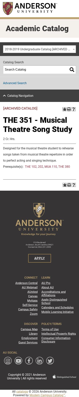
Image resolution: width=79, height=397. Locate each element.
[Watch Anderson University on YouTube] (18, 360)
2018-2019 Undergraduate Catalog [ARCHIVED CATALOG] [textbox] (40, 49)
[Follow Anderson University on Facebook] (29, 360)
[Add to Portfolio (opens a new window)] (64, 109)
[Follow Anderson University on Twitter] (50, 360)
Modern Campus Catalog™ (47, 395)
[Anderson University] (30, 8)
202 (40, 166)
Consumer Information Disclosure (55, 339)
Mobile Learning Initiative (57, 312)
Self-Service (30, 305)
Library (33, 333)
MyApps (32, 300)
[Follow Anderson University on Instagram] (8, 360)
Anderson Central (26, 283)
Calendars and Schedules (57, 307)
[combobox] (39, 49)
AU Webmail (30, 287)
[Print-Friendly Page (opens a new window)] (69, 109)
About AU (47, 287)
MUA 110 (50, 166)
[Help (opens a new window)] (74, 109)
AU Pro (45, 283)
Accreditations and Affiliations (53, 293)
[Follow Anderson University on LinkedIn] (39, 360)
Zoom (34, 314)
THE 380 (64, 166)
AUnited (32, 292)
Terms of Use (50, 329)
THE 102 (31, 166)
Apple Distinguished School (54, 301)
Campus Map (29, 329)
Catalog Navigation (20, 96)
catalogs (22, 391)
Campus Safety (28, 309)
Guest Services (28, 342)
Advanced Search (15, 83)
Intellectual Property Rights (58, 333)
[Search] (72, 69)
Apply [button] (39, 258)
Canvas (33, 296)
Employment (29, 338)
